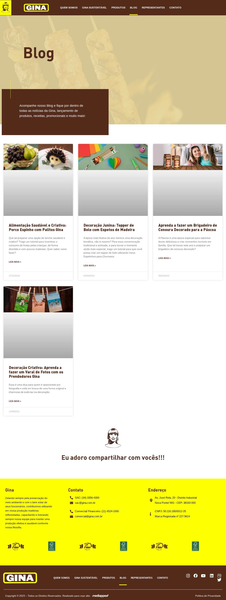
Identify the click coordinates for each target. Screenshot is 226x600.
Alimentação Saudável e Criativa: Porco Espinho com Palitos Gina (37, 227)
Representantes (153, 7)
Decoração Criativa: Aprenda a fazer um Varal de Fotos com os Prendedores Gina (36, 371)
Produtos (118, 7)
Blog (133, 7)
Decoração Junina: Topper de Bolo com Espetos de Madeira (109, 227)
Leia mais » (15, 262)
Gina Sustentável (94, 7)
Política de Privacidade (208, 595)
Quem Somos (69, 7)
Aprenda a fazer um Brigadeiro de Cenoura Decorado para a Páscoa (187, 227)
